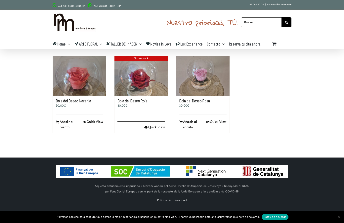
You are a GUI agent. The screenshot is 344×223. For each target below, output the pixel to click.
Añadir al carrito (66, 124)
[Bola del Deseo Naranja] (79, 76)
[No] (339, 217)
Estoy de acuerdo (275, 216)
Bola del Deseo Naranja (73, 100)
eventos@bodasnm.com (279, 5)
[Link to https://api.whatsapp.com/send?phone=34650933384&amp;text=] (90, 5)
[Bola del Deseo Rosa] (203, 76)
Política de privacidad (172, 200)
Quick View (95, 122)
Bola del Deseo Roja (132, 100)
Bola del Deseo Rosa (194, 100)
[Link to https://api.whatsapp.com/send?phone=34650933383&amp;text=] (54, 5)
